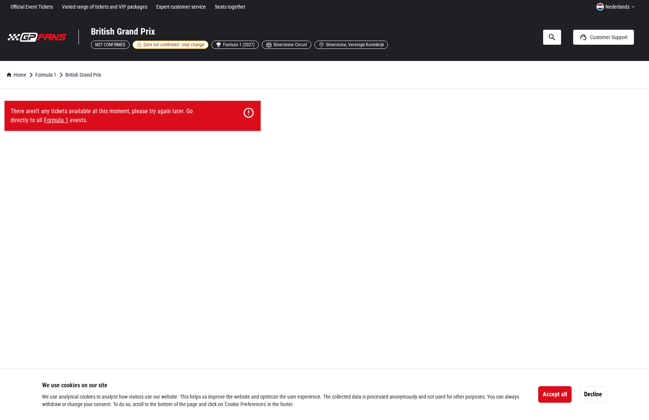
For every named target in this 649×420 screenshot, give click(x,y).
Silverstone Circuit (290, 44)
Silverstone (336, 44)
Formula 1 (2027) (239, 44)
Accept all (555, 394)
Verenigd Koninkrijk (366, 44)
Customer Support (609, 37)
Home (20, 75)
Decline (593, 394)
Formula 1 (45, 75)
